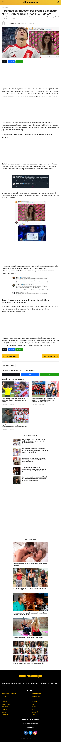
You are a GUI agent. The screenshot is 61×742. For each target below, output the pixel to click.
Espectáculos (36, 696)
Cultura (4, 701)
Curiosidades (6, 704)
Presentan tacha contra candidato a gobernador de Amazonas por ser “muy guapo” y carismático (35, 450)
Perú (33, 704)
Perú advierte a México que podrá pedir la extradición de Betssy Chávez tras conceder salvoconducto (34, 478)
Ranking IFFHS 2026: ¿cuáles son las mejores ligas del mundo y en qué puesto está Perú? (34, 441)
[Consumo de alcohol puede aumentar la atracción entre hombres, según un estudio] (30, 602)
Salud (33, 709)
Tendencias (35, 714)
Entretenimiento (36, 693)
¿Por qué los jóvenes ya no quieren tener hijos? (28, 637)
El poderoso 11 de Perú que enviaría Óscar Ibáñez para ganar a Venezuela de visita (15, 425)
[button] (3, 2)
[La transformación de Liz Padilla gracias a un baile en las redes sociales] (30, 577)
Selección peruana (8, 365)
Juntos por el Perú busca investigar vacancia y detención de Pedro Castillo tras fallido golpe (34, 459)
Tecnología (35, 712)
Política (34, 707)
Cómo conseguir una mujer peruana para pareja (28, 663)
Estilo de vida (36, 699)
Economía (5, 712)
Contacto (5, 696)
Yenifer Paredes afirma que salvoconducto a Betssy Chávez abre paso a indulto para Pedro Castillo (34, 469)
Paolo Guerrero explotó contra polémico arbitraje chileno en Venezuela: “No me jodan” (14, 400)
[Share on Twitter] (11, 374)
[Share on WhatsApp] (49, 374)
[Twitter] (30, 733)
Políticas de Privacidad (9, 693)
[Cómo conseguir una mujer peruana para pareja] (30, 651)
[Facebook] (26, 733)
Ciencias (4, 699)
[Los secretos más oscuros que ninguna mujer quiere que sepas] (30, 552)
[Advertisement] (30, 76)
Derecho (4, 709)
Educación (5, 714)
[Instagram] (35, 733)
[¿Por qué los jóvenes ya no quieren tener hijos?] (30, 626)
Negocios (34, 701)
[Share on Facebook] (30, 374)
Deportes (5, 8)
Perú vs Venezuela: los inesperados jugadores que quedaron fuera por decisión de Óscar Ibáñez (43, 400)
